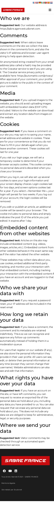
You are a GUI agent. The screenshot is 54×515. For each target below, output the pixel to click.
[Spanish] (48, 2)
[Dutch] (51, 2)
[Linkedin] (16, 471)
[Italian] (42, 2)
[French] (34, 2)
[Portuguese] (45, 2)
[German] (39, 2)
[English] (37, 2)
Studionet (18, 490)
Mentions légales (8, 483)
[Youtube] (10, 471)
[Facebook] (4, 471)
